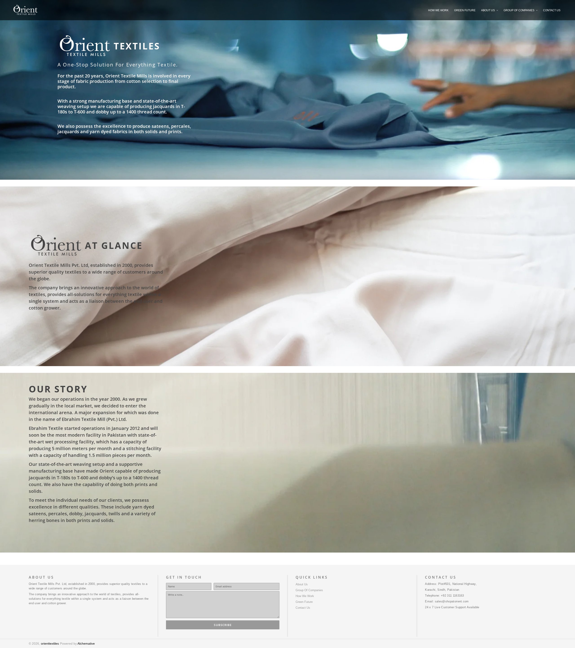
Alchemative (86, 643)
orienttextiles (50, 643)
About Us (302, 584)
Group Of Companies (309, 590)
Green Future (304, 602)
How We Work (305, 596)
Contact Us (303, 607)
